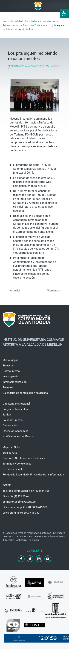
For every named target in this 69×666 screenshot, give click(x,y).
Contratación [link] (10, 425)
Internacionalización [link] (15, 382)
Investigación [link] (10, 376)
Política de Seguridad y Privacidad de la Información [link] (33, 474)
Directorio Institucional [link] (16, 403)
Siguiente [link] (53, 290)
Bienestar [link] (8, 365)
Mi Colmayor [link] (10, 360)
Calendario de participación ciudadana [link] (25, 392)
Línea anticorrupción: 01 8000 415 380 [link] (25, 507)
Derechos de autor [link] (13, 469)
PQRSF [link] (7, 485)
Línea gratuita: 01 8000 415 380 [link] (21, 512)
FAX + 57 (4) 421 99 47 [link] (16, 496)
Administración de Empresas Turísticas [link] (28, 66)
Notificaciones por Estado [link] (18, 436)
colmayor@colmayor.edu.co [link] (19, 501)
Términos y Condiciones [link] (17, 463)
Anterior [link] (14, 290)
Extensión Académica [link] (15, 431)
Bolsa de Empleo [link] (13, 420)
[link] (64, 13)
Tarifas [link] (7, 414)
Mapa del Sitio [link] (11, 447)
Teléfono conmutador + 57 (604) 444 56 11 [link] (28, 490)
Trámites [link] (8, 387)
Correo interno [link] (11, 371)
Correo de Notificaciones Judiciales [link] (24, 458)
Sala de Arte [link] (10, 452)
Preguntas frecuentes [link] (15, 409)
